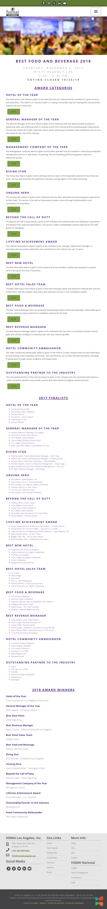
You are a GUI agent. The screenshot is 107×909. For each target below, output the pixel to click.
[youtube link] (64, 3)
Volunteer (51, 862)
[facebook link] (43, 3)
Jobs (73, 853)
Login (73, 882)
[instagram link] (48, 3)
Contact (74, 857)
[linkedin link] (58, 3)
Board (49, 872)
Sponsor (50, 867)
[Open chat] (99, 901)
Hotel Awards (52, 848)
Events (49, 843)
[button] (96, 12)
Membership (52, 853)
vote (13, 111)
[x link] (53, 3)
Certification (76, 877)
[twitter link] (19, 868)
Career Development (79, 872)
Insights (74, 868)
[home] (12, 11)
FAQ (73, 848)
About (73, 843)
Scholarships (52, 857)
